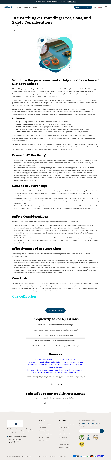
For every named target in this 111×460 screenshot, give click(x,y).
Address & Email (44, 437)
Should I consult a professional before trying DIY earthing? (55, 346)
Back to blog (56, 384)
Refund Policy (62, 456)
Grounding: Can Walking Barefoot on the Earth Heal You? (55, 359)
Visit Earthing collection (55, 310)
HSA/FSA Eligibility (64, 447)
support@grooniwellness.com (18, 436)
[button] (19, 7)
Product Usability (64, 444)
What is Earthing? (64, 434)
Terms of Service (42, 456)
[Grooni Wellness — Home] (15, 423)
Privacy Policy (52, 456)
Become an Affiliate (45, 424)
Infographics (63, 437)
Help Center (42, 427)
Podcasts (62, 441)
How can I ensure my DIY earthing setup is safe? (55, 335)
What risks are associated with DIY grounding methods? (55, 330)
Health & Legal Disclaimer (47, 434)
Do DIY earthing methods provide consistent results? (55, 341)
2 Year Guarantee (44, 441)
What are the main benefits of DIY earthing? (55, 325)
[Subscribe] (69, 403)
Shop (19, 7)
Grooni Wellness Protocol (66, 424)
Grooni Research (64, 427)
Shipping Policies (44, 431)
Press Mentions (63, 431)
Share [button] (16, 31)
